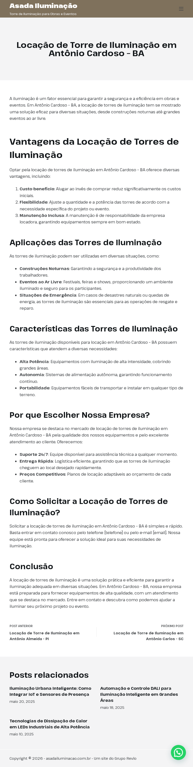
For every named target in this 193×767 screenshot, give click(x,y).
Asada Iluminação (43, 5)
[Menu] (181, 9)
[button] (178, 752)
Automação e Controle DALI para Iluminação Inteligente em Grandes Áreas (139, 694)
